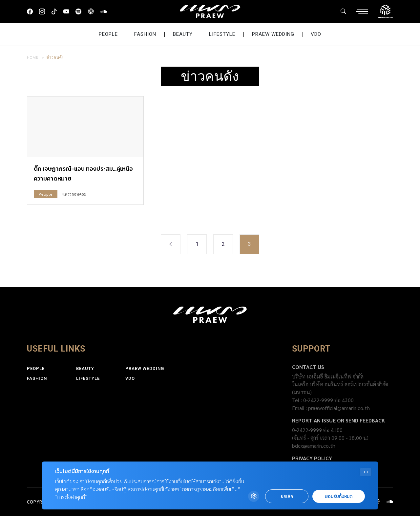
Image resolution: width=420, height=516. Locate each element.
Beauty (183, 34)
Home (33, 57)
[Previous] (170, 244)
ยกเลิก (287, 496)
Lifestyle (222, 34)
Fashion (145, 34)
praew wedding (273, 34)
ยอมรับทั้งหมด (338, 496)
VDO (316, 34)
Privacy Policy (312, 458)
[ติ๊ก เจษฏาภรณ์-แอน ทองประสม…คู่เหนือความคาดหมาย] (85, 127)
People (108, 34)
